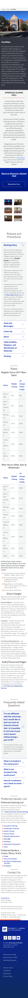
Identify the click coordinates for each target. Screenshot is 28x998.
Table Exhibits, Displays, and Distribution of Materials (10, 346)
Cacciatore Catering (10, 826)
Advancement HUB (9, 954)
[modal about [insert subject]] (8, 202)
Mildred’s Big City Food (11, 836)
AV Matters (7, 866)
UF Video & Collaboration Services (12, 862)
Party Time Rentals (10, 859)
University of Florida (15, 943)
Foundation (7, 971)
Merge (6, 856)
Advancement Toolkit (10, 957)
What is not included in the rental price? (10, 772)
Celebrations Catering (11, 828)
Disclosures (7, 973)
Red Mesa (7, 842)
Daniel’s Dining (9, 831)
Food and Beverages (8, 324)
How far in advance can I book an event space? (13, 783)
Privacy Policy (7, 976)
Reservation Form (14, 184)
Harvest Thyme (9, 834)
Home (3, 9)
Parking (7, 356)
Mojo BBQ (7, 839)
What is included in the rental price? (12, 762)
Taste (6, 847)
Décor (6, 336)
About (8, 9)
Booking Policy (10, 245)
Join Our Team (8, 968)
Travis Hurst (5, 898)
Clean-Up (8, 331)
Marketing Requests (10, 960)
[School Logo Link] (13, 929)
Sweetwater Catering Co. (12, 844)
